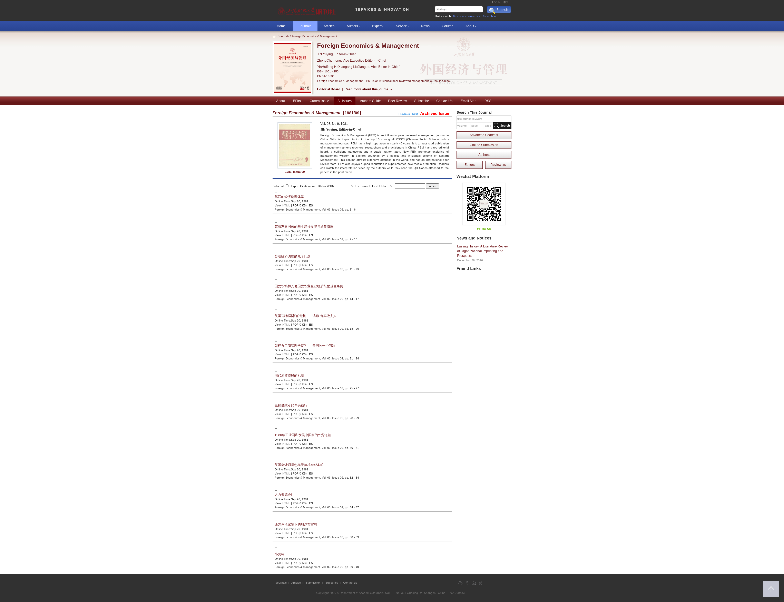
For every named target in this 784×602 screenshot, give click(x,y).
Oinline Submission (484, 145)
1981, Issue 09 (295, 171)
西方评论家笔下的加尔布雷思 (296, 524)
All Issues (344, 101)
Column (447, 26)
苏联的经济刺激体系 (289, 196)
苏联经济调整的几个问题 (293, 256)
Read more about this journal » (368, 89)
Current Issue (319, 101)
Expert (377, 26)
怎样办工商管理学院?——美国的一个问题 (305, 345)
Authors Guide (370, 101)
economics (473, 16)
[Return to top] (771, 589)
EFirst (297, 101)
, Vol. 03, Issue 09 (309, 209)
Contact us (350, 582)
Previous (404, 113)
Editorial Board (328, 89)
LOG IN (496, 2)
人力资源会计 (284, 494)
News (425, 26)
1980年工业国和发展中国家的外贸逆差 (303, 435)
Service (401, 26)
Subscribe (421, 101)
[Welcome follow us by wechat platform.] (484, 203)
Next (415, 113)
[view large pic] (295, 145)
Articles (329, 26)
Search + (489, 16)
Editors (469, 164)
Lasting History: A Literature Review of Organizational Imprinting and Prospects (483, 251)
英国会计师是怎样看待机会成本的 (299, 465)
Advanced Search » (484, 135)
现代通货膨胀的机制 (289, 375)
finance (458, 16)
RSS (487, 101)
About (470, 26)
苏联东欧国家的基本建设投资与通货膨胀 (304, 226)
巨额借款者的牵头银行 (291, 405)
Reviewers (498, 164)
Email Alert (468, 101)
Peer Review (397, 101)
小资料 (279, 554)
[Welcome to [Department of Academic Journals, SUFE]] (307, 10)
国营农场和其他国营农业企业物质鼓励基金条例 (309, 286)
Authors (352, 26)
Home (281, 26)
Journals (305, 26)
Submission (313, 582)
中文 (505, 2)
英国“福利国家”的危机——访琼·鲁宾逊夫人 (305, 316)
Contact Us (444, 101)
